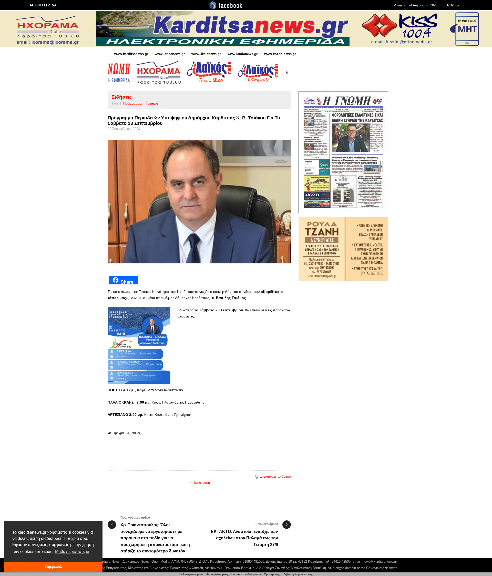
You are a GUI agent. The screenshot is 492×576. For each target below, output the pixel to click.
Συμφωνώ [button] (53, 567)
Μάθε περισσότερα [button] (72, 551)
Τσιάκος (152, 103)
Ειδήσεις (121, 97)
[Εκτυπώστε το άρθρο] (256, 476)
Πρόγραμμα (132, 103)
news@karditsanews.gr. (380, 561)
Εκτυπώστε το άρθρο (275, 476)
